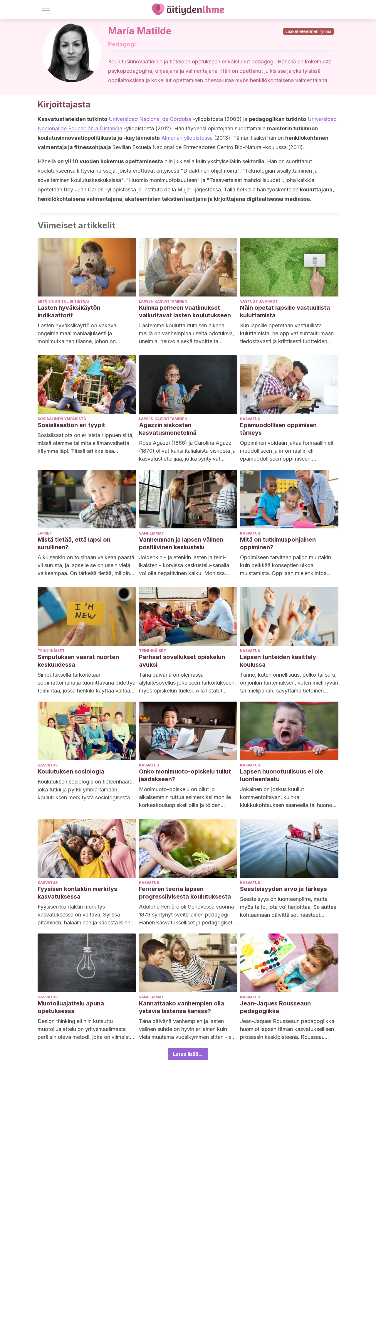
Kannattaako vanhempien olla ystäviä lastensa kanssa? (181, 1007)
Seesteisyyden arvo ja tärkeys (283, 888)
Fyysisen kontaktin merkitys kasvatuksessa (77, 892)
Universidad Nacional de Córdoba (150, 119)
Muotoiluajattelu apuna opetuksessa (71, 1007)
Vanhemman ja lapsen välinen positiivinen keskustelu (181, 543)
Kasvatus (250, 419)
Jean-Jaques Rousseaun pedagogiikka (275, 1007)
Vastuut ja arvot (259, 301)
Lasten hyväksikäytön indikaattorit (69, 311)
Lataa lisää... (188, 1054)
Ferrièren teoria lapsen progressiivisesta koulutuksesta (185, 892)
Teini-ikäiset (51, 650)
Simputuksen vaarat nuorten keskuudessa (78, 660)
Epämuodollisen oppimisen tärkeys (278, 429)
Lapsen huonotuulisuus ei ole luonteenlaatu (281, 775)
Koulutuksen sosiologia (71, 771)
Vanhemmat (151, 533)
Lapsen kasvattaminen (163, 301)
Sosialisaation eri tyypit (71, 425)
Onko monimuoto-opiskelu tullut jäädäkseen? (185, 775)
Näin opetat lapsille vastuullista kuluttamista (285, 311)
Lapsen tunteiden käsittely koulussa (278, 660)
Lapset (45, 533)
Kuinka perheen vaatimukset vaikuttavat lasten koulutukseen (185, 311)
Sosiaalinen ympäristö (62, 419)
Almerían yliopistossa (187, 138)
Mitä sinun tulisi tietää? (64, 301)
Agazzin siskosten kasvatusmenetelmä (168, 429)
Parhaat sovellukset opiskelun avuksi (182, 660)
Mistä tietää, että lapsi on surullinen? (74, 543)
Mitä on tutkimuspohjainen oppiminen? (278, 543)
